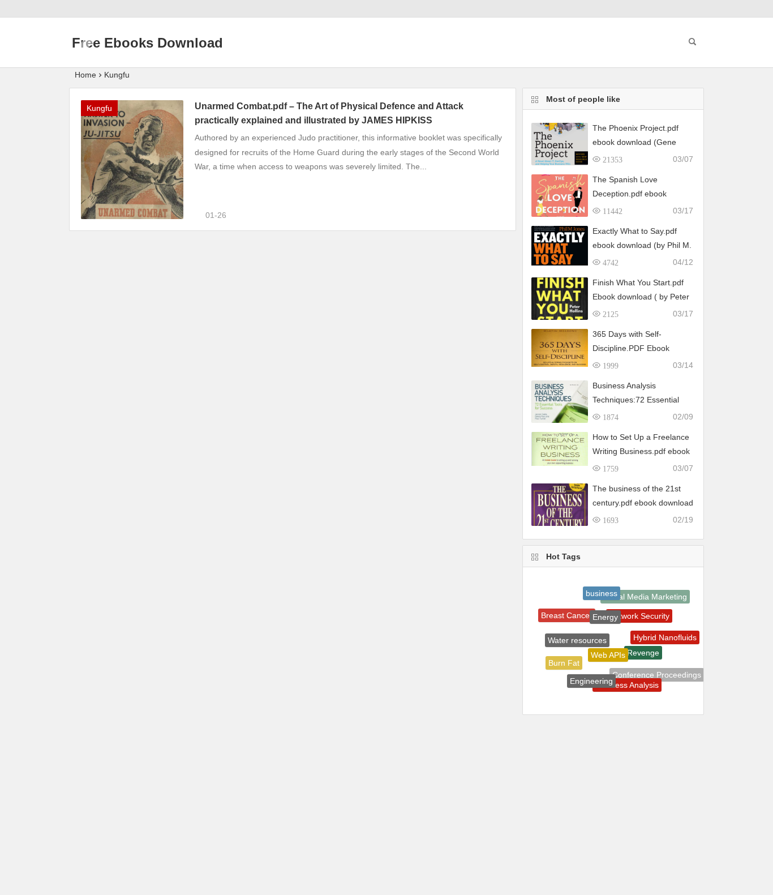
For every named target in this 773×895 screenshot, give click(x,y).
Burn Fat (563, 658)
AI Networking (584, 689)
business (601, 588)
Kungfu (117, 74)
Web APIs (608, 643)
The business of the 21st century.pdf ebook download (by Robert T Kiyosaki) (642, 502)
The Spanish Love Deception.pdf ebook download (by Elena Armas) (641, 193)
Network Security (639, 607)
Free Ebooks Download (147, 42)
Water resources (577, 631)
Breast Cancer (566, 611)
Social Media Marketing (645, 594)
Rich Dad (619, 695)
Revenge (643, 642)
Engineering (591, 673)
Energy (605, 606)
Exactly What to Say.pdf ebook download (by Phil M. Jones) (642, 245)
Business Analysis (627, 677)
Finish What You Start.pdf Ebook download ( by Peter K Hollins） (640, 296)
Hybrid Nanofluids (665, 632)
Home (85, 74)
